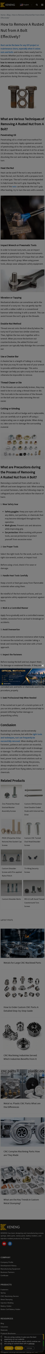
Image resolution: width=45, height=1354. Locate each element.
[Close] (42, 665)
